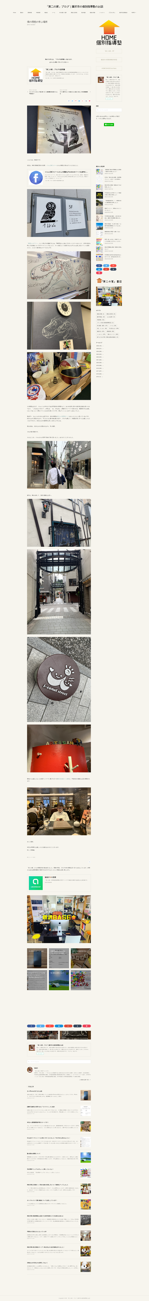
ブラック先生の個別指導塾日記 (105, 322)
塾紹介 (21, 12)
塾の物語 (83, 12)
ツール (53, 12)
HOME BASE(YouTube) (109, 68)
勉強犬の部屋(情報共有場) (109, 59)
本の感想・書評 (63, 12)
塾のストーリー (113, 334)
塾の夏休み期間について (33, 1153)
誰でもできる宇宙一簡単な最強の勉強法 (107, 337)
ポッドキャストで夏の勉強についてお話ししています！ (42, 1200)
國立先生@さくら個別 (63, 779)
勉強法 (46, 12)
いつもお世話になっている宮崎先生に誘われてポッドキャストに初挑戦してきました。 (47, 1203)
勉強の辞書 (92, 12)
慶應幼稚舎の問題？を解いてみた (112, 231)
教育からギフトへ (33, 243)
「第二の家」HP (109, 51)
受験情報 (30, 12)
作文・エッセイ (102, 328)
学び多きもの (114, 328)
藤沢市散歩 (101, 316)
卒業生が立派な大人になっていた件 (36, 1231)
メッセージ (102, 12)
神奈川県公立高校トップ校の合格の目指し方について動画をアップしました (47, 1185)
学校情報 (38, 12)
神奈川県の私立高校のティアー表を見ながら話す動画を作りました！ (45, 1247)
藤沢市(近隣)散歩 (123, 12)
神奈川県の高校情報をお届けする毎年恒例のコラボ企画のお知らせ (45, 1216)
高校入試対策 (74, 12)
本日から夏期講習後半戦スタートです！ (38, 1122)
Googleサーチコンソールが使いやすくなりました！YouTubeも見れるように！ (48, 1138)
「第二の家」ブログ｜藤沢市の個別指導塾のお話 (74, 6)
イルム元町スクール (51, 165)
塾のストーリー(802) (31, 857)
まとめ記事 (111, 316)
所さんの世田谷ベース (63, 416)
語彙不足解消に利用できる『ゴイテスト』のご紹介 (41, 1107)
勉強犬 (36, 1068)
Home (14, 12)
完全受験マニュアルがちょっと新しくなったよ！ (40, 1169)
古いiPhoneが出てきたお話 (34, 1091)
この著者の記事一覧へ (84, 1079)
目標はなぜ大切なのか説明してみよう (37, 1263)
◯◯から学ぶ (112, 12)
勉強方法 (100, 331)
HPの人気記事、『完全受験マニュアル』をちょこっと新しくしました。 (44, 1172)
